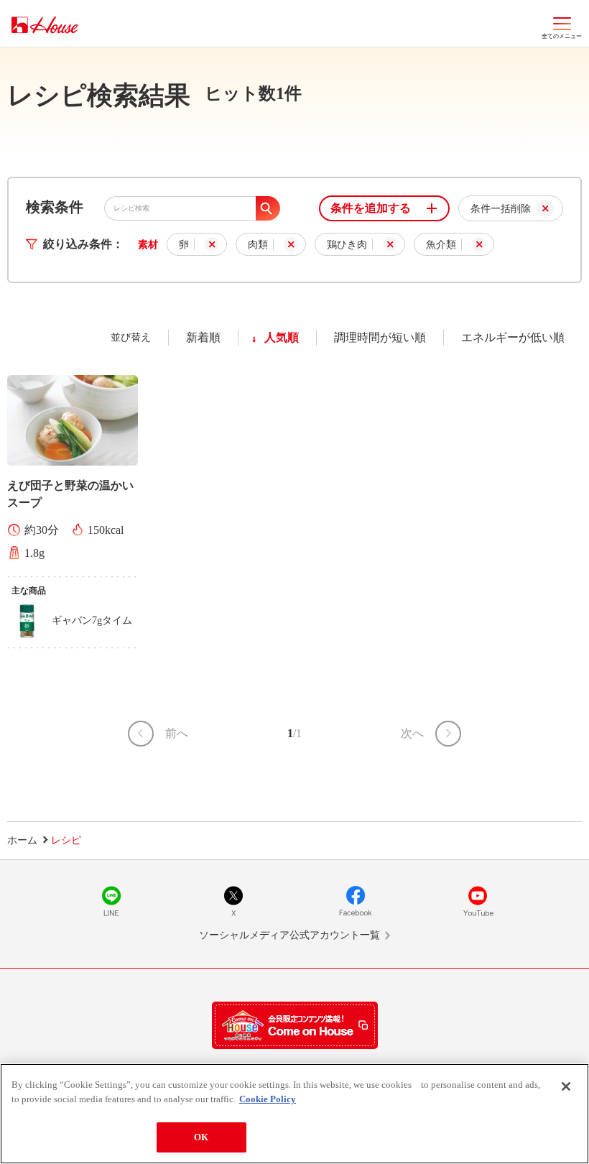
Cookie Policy (267, 1099)
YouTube (477, 901)
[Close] (566, 1086)
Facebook (355, 901)
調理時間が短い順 (380, 337)
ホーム (22, 840)
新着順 (203, 337)
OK (201, 1137)
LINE (111, 901)
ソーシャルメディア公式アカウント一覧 (289, 935)
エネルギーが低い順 (513, 337)
